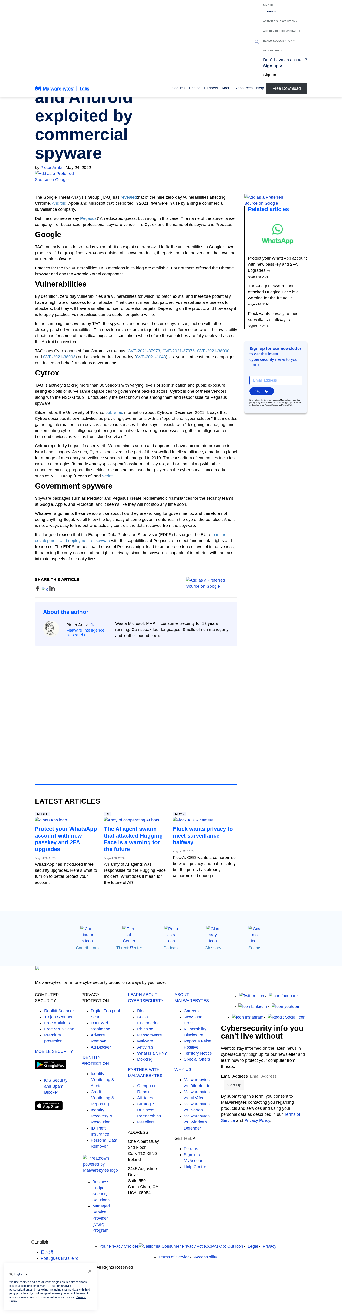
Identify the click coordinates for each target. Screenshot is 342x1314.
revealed (129, 197)
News (179, 814)
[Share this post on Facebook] (38, 589)
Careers (191, 1011)
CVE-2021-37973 (144, 351)
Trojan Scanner (58, 1017)
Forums (191, 1148)
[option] (59, 1252)
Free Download (286, 88)
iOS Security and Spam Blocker (55, 1086)
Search (257, 42)
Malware (145, 1041)
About (226, 88)
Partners (211, 88)
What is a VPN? (152, 1053)
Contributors (87, 947)
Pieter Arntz (51, 167)
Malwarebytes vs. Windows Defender (197, 1122)
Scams (254, 947)
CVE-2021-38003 (59, 357)
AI (107, 814)
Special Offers (197, 1059)
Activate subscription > (280, 21)
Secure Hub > (272, 50)
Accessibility (205, 1257)
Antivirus (145, 1047)
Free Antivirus (57, 1023)
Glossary (213, 947)
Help (260, 88)
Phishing (145, 1029)
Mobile (42, 814)
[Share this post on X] (45, 589)
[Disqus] (136, 711)
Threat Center (129, 947)
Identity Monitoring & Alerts (102, 1079)
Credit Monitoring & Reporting (102, 1097)
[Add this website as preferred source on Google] (171, 177)
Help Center (195, 1166)
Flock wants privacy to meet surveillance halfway (203, 835)
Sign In (268, 4)
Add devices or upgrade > (282, 31)
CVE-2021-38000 (213, 351)
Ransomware (149, 1035)
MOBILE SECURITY (54, 1051)
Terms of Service (271, 405)
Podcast (171, 947)
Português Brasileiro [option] (59, 1258)
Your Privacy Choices (119, 1246)
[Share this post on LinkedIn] (52, 589)
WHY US (182, 1069)
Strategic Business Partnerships (149, 1110)
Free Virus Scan (59, 1029)
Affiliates (145, 1098)
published (114, 412)
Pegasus (88, 218)
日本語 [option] (47, 1252)
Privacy (269, 1246)
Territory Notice (198, 1053)
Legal (253, 1246)
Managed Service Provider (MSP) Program (101, 1218)
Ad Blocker (101, 1047)
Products (178, 88)
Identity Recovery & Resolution (101, 1116)
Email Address (234, 1076)
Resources (244, 88)
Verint (107, 476)
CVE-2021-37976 (178, 351)
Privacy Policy (287, 405)
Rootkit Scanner (59, 1011)
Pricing (195, 88)
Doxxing (144, 1059)
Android (59, 203)
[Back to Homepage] (62, 90)
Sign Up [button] (261, 391)
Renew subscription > (279, 41)
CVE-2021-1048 (151, 357)
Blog (141, 1011)
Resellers (146, 1122)
